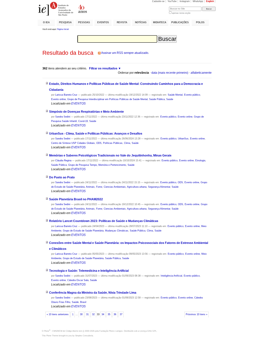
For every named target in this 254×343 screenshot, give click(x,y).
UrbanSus (183, 138)
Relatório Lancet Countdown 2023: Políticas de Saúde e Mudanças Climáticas (103, 221)
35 (109, 314)
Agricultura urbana (137, 186)
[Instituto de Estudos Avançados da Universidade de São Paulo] (82, 9)
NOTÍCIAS (141, 22)
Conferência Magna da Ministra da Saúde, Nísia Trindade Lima (92, 292)
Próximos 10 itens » (196, 314)
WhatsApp (198, 1)
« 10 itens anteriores (58, 314)
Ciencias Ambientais (115, 186)
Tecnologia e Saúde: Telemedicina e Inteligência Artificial (89, 270)
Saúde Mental (175, 94)
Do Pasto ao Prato (62, 177)
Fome (99, 186)
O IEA (46, 22)
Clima (127, 143)
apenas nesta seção (181, 13)
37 (121, 314)
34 (103, 314)
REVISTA (122, 22)
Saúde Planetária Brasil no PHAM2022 (76, 199)
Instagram (185, 1)
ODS (99, 143)
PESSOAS (84, 22)
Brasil (83, 302)
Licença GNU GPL (148, 331)
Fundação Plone (106, 331)
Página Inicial (63, 29)
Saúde (169, 99)
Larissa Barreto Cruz (66, 94)
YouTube (172, 1)
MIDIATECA (159, 22)
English (210, 1)
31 (87, 314)
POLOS (200, 22)
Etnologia (200, 160)
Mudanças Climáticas (116, 230)
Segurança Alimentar (159, 186)
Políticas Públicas (113, 143)
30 (81, 314)
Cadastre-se (158, 1)
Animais (90, 186)
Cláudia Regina (63, 160)
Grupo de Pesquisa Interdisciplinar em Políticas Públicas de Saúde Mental (107, 99)
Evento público (192, 94)
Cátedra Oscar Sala (78, 280)
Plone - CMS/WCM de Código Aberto (61, 331)
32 (93, 314)
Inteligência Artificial (171, 275)
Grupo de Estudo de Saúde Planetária (83, 230)
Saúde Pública (157, 99)
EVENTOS (103, 22)
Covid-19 (83, 121)
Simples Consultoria (84, 335)
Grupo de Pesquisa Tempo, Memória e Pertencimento (97, 165)
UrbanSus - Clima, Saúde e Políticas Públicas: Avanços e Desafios (95, 133)
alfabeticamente (201, 72)
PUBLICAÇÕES (180, 22)
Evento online (58, 99)
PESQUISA (65, 22)
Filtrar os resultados (103, 68)
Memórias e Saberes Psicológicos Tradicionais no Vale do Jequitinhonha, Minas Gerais (110, 155)
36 (115, 314)
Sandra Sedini (62, 116)
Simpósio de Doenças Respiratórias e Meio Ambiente (86, 111)
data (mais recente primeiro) (169, 72)
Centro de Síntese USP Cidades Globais (73, 143)
